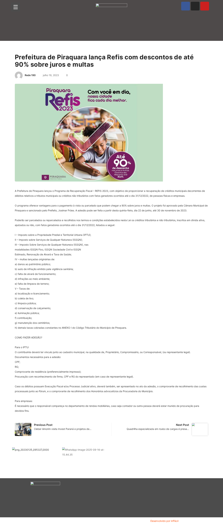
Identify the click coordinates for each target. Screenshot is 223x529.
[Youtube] (204, 6)
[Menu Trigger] (15, 7)
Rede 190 (30, 75)
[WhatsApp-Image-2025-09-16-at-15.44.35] (84, 451)
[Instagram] (195, 6)
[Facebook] (185, 6)
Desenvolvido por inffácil (164, 520)
